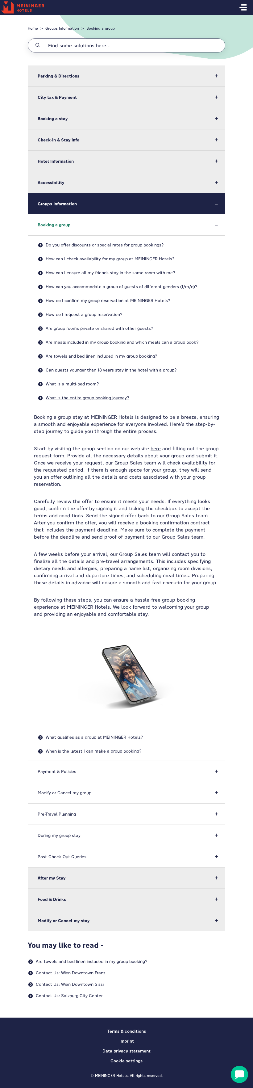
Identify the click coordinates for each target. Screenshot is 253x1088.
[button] (126, 75)
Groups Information (62, 28)
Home (33, 28)
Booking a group (100, 28)
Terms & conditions (126, 1031)
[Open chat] (239, 1074)
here (156, 449)
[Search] (37, 45)
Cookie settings (126, 1061)
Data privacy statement (126, 1051)
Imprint (126, 1041)
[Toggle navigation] (243, 7)
